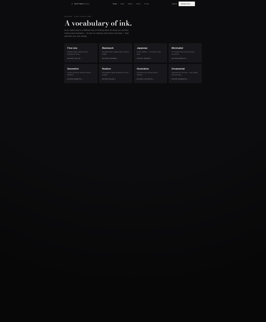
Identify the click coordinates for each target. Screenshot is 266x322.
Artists (138, 4)
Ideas (122, 4)
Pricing (146, 4)
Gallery (130, 4)
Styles (115, 4)
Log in (174, 4)
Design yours (187, 4)
